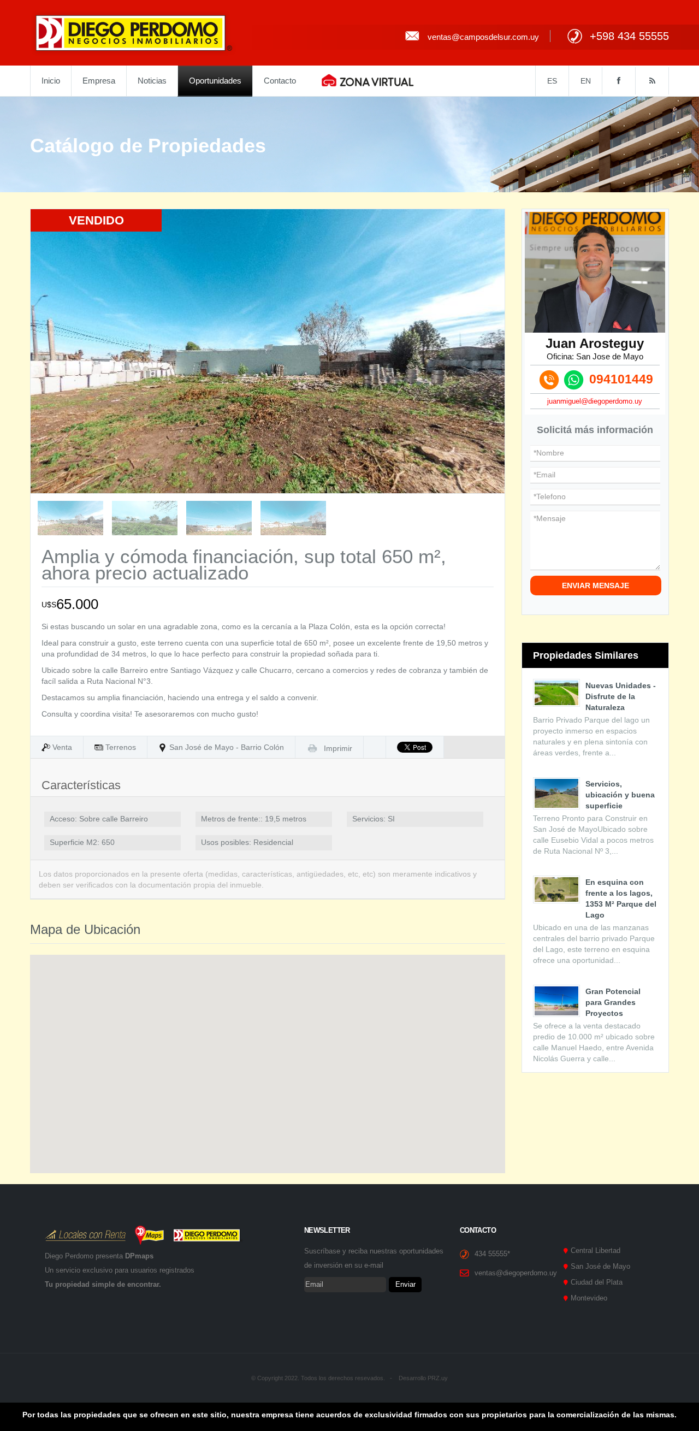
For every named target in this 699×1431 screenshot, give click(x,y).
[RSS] (652, 80)
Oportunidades (215, 80)
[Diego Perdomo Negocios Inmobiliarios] (134, 32)
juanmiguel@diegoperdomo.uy (594, 401)
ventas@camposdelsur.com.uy (483, 37)
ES (552, 80)
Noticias (152, 80)
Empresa (98, 80)
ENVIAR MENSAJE (595, 585)
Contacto (280, 80)
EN (585, 80)
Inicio (51, 80)
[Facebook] (618, 80)
